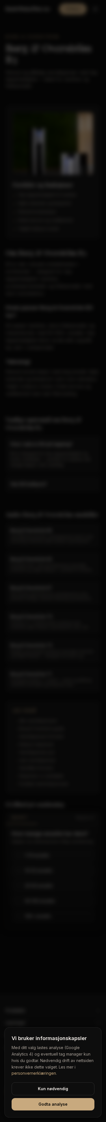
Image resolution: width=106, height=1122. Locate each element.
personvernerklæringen (34, 1073)
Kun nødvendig (53, 1088)
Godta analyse (53, 1104)
